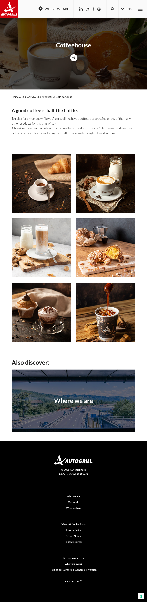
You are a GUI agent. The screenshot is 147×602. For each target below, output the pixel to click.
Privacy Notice (73, 535)
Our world (28, 96)
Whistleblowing (73, 563)
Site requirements (73, 557)
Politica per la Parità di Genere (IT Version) (73, 569)
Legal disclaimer (73, 541)
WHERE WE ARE (57, 9)
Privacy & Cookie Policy (74, 524)
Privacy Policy (73, 529)
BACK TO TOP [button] (72, 581)
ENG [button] (128, 9)
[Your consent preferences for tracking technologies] (141, 596)
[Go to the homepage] (9, 9)
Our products (45, 96)
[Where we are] (73, 401)
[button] (112, 9)
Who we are (73, 496)
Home (15, 96)
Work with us (73, 507)
